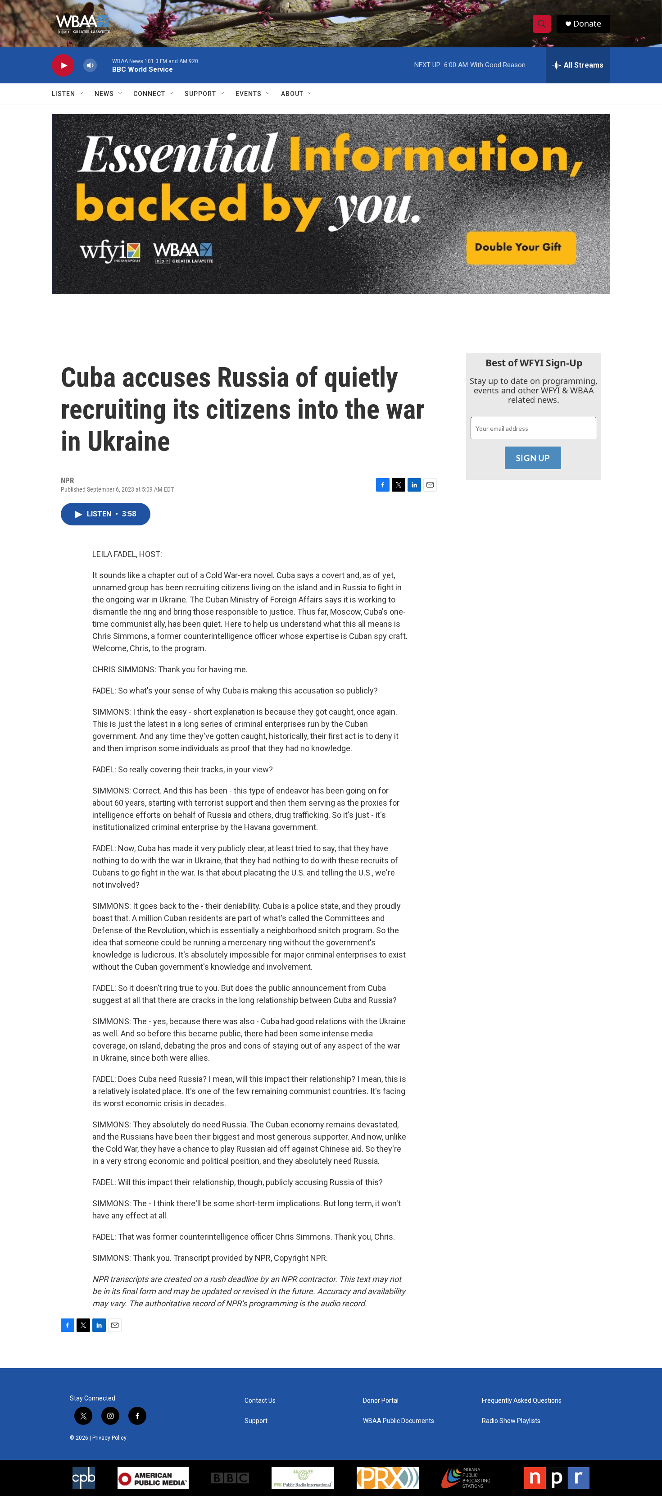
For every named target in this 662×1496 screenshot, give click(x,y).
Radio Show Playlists (511, 1421)
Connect (149, 93)
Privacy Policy (109, 1438)
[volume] (90, 65)
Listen (63, 93)
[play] (63, 65)
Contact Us (260, 1400)
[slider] (104, 65)
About (292, 93)
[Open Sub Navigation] (82, 93)
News (104, 93)
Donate (587, 23)
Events (249, 93)
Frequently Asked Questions (522, 1400)
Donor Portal (381, 1400)
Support (200, 93)
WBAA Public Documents (398, 1421)
